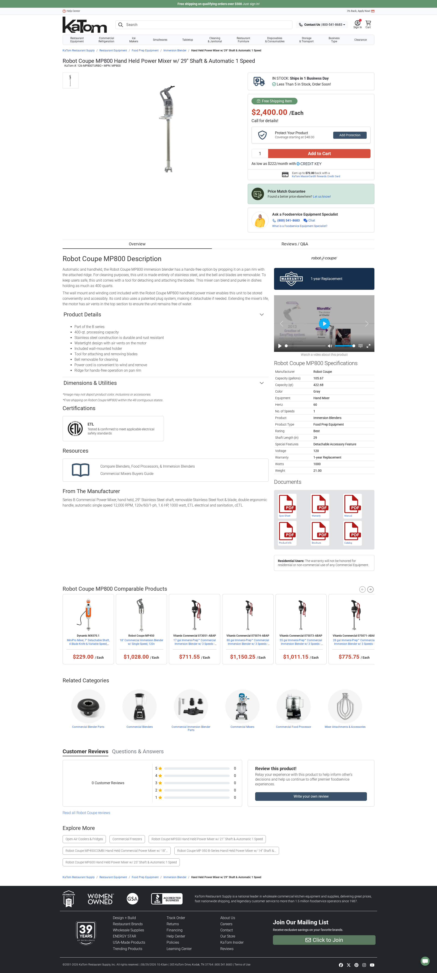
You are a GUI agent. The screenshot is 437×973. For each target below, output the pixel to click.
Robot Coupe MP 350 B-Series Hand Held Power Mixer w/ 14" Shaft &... (226, 850)
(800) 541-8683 (288, 220)
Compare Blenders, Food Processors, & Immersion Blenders (147, 466)
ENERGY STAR (124, 936)
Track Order (176, 918)
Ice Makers (133, 40)
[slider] (305, 346)
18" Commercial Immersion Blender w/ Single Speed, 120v (141, 642)
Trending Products (127, 949)
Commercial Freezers (127, 839)
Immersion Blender (174, 50)
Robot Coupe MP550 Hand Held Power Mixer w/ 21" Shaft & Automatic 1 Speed (207, 839)
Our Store (227, 936)
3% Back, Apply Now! (358, 11)
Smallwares (160, 39)
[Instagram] (364, 964)
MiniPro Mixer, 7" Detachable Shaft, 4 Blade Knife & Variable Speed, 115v (88, 644)
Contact (226, 930)
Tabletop (187, 39)
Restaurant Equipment (77, 40)
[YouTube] (372, 964)
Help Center (73, 11)
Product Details (82, 314)
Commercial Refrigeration (106, 40)
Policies (173, 942)
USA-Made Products (129, 942)
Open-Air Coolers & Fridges (84, 839)
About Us (227, 918)
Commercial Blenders (140, 726)
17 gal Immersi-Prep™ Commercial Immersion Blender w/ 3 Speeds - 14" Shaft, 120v (194, 644)
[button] (357, 24)
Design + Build (124, 918)
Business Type (334, 40)
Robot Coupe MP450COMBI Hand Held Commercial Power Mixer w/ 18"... (117, 850)
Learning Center (179, 949)
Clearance (360, 39)
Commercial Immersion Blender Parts (191, 728)
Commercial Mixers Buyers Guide (126, 473)
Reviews (227, 949)
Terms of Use (242, 964)
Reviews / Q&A (295, 244)
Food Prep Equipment (145, 50)
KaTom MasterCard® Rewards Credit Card (316, 176)
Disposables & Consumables (275, 40)
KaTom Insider (232, 942)
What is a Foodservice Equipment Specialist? (299, 226)
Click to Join (328, 940)
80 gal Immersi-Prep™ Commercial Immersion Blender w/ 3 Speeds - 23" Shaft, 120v (248, 644)
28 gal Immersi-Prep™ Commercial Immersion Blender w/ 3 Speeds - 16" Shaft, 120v (354, 644)
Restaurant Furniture (243, 40)
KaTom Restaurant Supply (79, 50)
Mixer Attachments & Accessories (345, 726)
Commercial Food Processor (293, 726)
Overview (137, 244)
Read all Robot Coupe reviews (86, 813)
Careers (226, 924)
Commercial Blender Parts (88, 726)
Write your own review (311, 796)
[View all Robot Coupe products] (324, 258)
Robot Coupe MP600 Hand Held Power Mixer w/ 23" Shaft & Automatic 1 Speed (121, 862)
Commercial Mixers (242, 726)
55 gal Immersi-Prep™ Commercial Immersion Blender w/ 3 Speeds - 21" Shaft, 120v (301, 644)
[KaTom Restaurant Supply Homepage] (85, 25)
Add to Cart (319, 153)
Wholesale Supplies (128, 930)
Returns (173, 924)
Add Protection (350, 135)
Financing (175, 930)
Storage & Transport (306, 40)
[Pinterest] (356, 964)
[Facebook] (341, 964)
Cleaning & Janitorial (215, 40)
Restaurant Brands (128, 924)
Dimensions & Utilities (90, 383)
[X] (349, 964)
